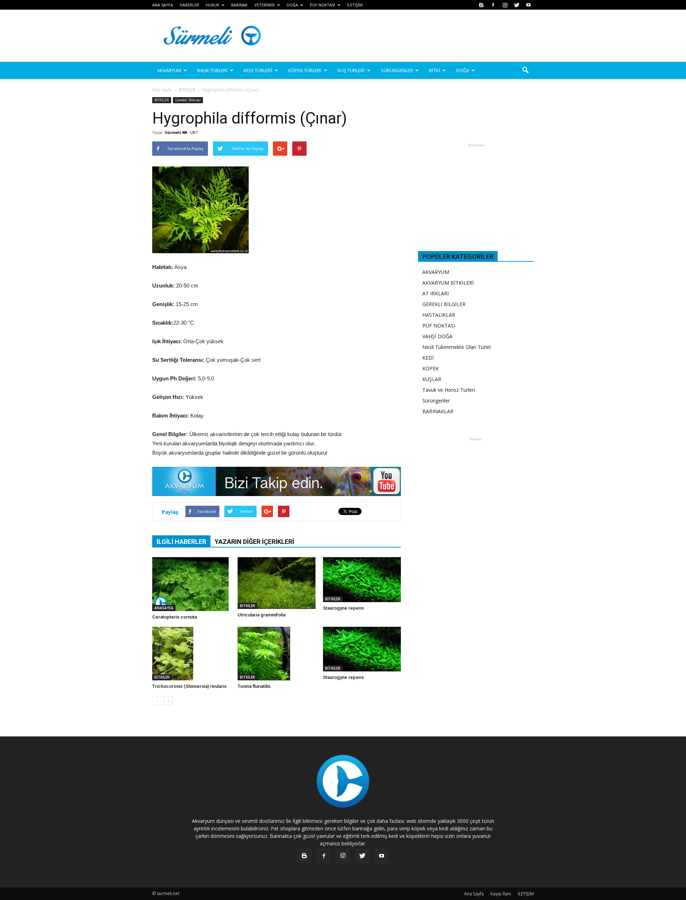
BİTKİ (434, 70)
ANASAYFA (163, 607)
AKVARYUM (435, 272)
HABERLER (189, 5)
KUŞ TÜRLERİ (351, 70)
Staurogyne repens (343, 608)
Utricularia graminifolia (261, 615)
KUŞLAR (431, 379)
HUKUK (212, 5)
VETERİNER (264, 5)
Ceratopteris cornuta (174, 617)
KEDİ (428, 357)
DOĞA (462, 70)
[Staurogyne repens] (362, 579)
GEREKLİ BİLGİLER (444, 304)
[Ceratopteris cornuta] (191, 584)
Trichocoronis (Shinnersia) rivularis (189, 686)
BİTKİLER (161, 100)
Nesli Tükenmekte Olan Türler (456, 347)
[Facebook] (493, 5)
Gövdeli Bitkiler (188, 100)
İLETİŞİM (355, 5)
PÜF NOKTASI (322, 5)
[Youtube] (528, 5)
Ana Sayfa (162, 90)
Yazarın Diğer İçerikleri (254, 541)
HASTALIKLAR (438, 314)
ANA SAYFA (162, 5)
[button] (525, 70)
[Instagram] (504, 5)
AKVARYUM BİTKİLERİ (448, 282)
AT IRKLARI (435, 293)
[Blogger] (481, 5)
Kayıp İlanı (501, 894)
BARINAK (239, 5)
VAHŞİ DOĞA (437, 336)
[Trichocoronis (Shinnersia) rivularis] (191, 653)
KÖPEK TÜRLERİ (305, 70)
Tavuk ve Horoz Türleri (448, 389)
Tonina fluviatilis (254, 686)
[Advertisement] (404, 36)
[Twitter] (516, 5)
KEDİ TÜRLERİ (258, 70)
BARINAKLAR (437, 411)
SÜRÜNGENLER (397, 70)
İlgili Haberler (181, 541)
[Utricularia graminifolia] (276, 583)
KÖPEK (430, 368)
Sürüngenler (436, 400)
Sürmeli (173, 132)
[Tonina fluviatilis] (276, 654)
